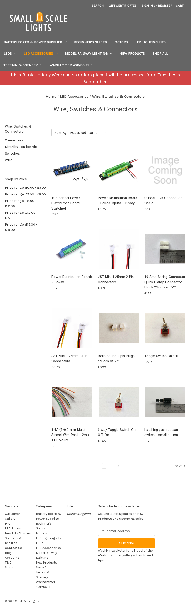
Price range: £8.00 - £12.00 (20, 203)
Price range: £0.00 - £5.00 (25, 187)
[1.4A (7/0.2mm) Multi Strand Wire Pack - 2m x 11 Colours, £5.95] (72, 402)
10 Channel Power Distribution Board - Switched (66, 203)
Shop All (160, 53)
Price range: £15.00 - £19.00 (21, 227)
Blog (8, 553)
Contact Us (13, 548)
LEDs (8, 53)
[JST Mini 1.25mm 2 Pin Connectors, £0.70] (119, 249)
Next (178, 466)
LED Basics (13, 528)
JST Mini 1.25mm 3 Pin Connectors (69, 358)
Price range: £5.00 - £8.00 (25, 194)
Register (165, 6)
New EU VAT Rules (18, 533)
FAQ (8, 524)
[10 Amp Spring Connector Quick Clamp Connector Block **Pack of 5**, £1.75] (165, 249)
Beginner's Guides (90, 42)
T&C (8, 563)
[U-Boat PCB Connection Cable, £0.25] (165, 170)
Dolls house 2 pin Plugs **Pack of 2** (116, 358)
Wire (8, 160)
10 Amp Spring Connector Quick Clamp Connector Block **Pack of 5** (164, 282)
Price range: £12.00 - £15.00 (21, 215)
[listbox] (89, 132)
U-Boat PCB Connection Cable (163, 200)
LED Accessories (38, 53)
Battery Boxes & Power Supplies (33, 42)
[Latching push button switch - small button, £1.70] (165, 402)
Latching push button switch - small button (161, 432)
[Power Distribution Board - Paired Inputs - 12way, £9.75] (119, 170)
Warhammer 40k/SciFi (69, 65)
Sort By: (61, 132)
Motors (121, 42)
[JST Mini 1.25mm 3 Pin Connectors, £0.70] (72, 328)
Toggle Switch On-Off (161, 356)
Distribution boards (21, 147)
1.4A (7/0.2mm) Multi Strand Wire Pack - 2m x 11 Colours (70, 435)
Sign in (147, 6)
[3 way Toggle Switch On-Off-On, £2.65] (119, 402)
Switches (12, 153)
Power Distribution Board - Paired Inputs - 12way (117, 200)
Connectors (14, 140)
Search (98, 6)
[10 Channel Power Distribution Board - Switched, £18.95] (72, 170)
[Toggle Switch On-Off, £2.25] (165, 328)
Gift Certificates (122, 6)
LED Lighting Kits (150, 42)
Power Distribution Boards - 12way (72, 279)
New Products (132, 53)
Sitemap (11, 567)
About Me (12, 558)
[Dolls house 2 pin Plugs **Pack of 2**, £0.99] (119, 328)
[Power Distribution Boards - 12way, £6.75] (72, 249)
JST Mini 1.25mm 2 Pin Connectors (116, 279)
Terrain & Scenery (21, 65)
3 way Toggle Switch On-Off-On (117, 432)
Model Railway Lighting (86, 53)
